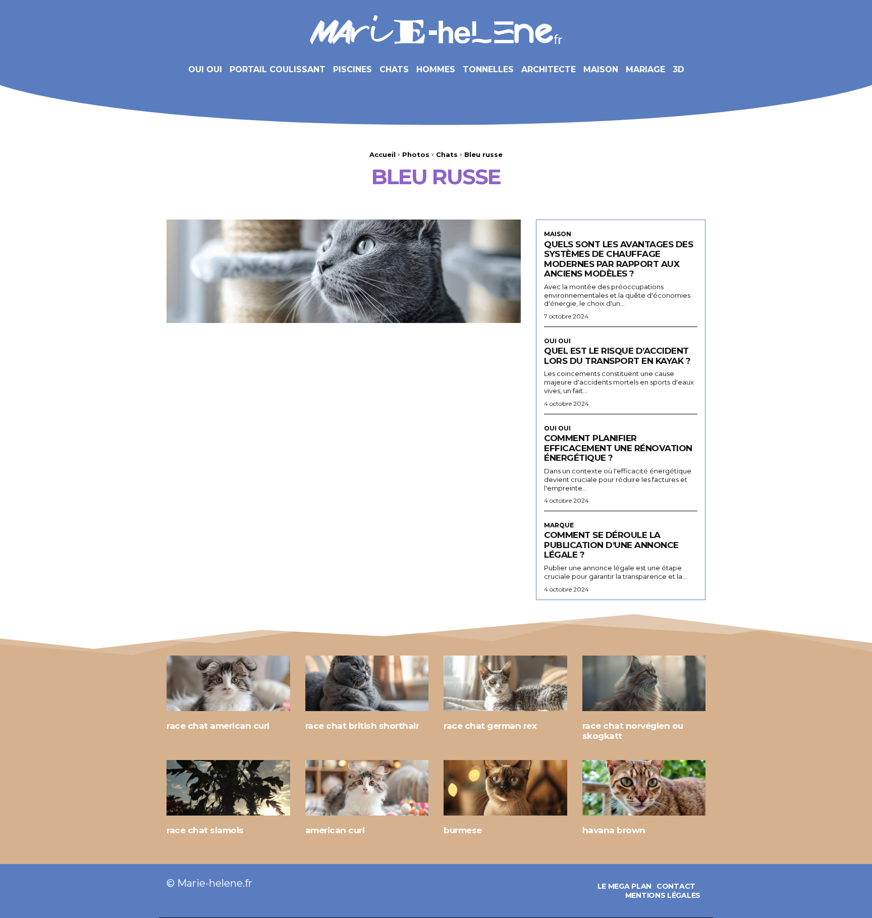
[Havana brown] (644, 788)
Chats (447, 154)
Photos (415, 154)
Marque (559, 525)
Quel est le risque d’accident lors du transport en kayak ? (617, 356)
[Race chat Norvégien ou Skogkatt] (644, 683)
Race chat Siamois (205, 830)
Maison (557, 234)
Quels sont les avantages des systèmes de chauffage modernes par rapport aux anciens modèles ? (618, 259)
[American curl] (367, 788)
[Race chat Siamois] (228, 788)
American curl (335, 830)
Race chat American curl (218, 726)
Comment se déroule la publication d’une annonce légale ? (611, 545)
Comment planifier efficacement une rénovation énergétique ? (618, 448)
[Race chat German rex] (505, 683)
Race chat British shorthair (362, 726)
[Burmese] (505, 788)
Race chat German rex (490, 726)
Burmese (463, 830)
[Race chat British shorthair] (367, 683)
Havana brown (613, 830)
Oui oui (557, 341)
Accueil (382, 154)
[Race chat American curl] (228, 683)
